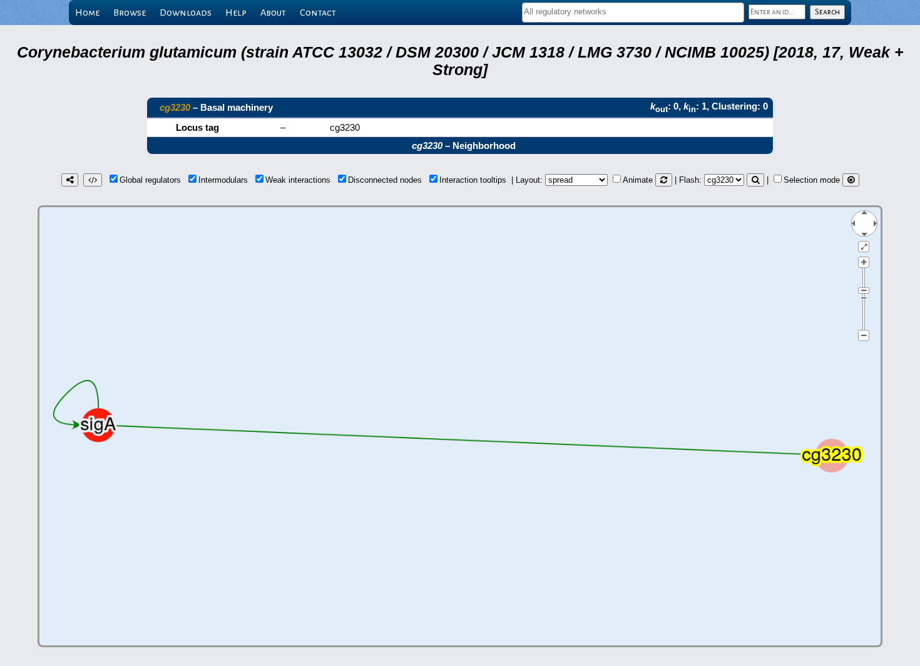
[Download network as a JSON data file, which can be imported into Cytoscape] (92, 180)
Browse (129, 13)
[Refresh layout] (663, 180)
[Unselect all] (850, 180)
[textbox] (633, 11)
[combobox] (633, 13)
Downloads (186, 13)
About (273, 13)
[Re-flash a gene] (755, 180)
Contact (318, 13)
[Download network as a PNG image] (69, 180)
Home (87, 13)
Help (236, 13)
